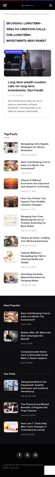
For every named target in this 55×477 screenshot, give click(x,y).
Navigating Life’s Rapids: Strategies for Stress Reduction (35, 147)
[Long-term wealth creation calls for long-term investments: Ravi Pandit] (27, 63)
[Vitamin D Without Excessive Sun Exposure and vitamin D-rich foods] (11, 183)
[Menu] (5, 5)
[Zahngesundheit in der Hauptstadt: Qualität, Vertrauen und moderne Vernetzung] (11, 385)
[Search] (50, 5)
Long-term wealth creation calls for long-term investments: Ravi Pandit (27, 86)
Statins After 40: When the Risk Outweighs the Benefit (36, 335)
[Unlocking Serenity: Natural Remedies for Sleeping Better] (11, 277)
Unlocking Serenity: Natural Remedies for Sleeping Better (33, 277)
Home (6, 14)
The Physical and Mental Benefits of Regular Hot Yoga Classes (35, 407)
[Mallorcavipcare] (27, 5)
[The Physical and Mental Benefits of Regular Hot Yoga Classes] (11, 407)
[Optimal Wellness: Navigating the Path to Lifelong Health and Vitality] (11, 256)
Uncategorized (14, 52)
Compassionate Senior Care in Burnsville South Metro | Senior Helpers (34, 355)
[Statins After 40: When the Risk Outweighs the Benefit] (11, 336)
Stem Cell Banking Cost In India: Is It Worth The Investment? (35, 165)
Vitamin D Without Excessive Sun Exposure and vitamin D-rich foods (35, 183)
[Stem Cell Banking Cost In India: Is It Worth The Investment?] (11, 165)
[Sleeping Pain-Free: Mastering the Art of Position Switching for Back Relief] (11, 220)
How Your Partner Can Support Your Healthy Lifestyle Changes (33, 201)
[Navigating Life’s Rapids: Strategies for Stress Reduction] (11, 147)
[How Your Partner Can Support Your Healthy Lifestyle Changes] (11, 201)
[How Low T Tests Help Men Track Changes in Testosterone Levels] (11, 426)
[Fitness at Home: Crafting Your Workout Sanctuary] (11, 241)
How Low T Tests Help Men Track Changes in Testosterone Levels (34, 426)
